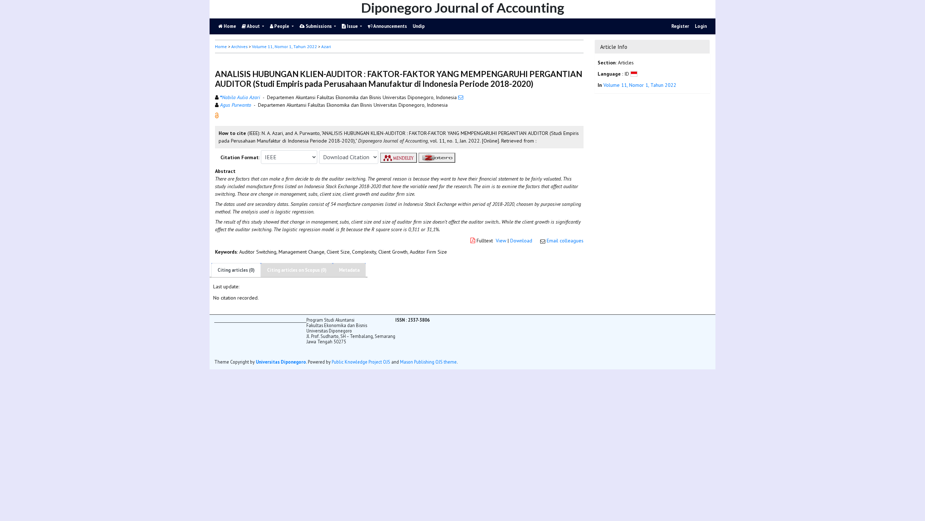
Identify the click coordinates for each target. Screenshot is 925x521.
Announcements (390, 26)
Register (680, 26)
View (501, 240)
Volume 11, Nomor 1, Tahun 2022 (284, 46)
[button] (217, 115)
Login (701, 26)
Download (521, 240)
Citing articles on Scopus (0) (297, 270)
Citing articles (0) (236, 270)
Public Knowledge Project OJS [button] (361, 362)
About (253, 26)
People (281, 26)
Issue (352, 26)
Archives (239, 46)
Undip (419, 26)
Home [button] (221, 46)
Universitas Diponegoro (281, 362)
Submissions (319, 26)
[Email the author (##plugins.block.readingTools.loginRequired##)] (460, 97)
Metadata (349, 270)
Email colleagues (565, 240)
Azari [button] (326, 46)
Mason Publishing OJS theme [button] (428, 362)
